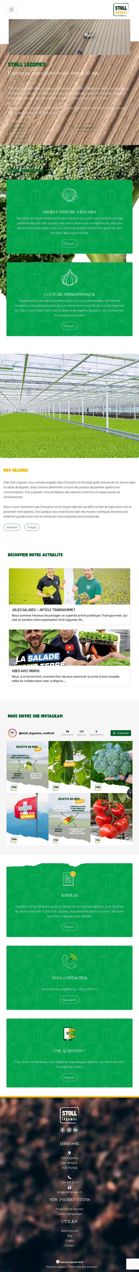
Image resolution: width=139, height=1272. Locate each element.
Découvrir (69, 243)
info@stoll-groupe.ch (69, 1192)
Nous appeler (69, 999)
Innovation (12, 527)
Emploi (69, 1240)
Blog (69, 1235)
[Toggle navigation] (12, 9)
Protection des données (82, 1267)
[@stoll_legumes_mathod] (12, 733)
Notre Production (84, 127)
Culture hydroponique (69, 1214)
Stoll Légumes (18, 138)
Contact (69, 1245)
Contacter (69, 1077)
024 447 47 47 (69, 1182)
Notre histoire (18, 127)
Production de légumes (69, 1209)
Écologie (31, 527)
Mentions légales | (56, 1267)
